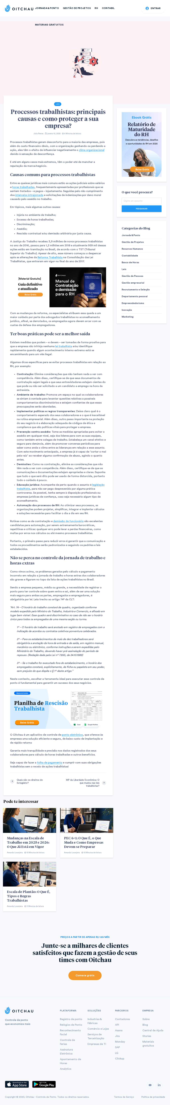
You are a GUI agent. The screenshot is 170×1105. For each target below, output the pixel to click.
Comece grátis (85, 975)
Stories (146, 1036)
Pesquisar (141, 209)
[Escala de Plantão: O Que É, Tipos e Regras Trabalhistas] (29, 874)
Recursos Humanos (132, 249)
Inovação (127, 310)
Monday (120, 1041)
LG (116, 1053)
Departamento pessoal (135, 296)
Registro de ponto (71, 1019)
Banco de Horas (130, 262)
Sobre (146, 1019)
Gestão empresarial (133, 283)
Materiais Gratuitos (49, 25)
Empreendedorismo (133, 303)
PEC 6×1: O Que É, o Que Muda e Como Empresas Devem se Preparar (83, 842)
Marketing (127, 317)
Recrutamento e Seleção (136, 290)
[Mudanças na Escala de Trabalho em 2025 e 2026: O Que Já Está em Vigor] (29, 820)
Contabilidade (130, 256)
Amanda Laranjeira (15, 853)
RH (96, 8)
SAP (117, 1047)
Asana (119, 1030)
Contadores (122, 1019)
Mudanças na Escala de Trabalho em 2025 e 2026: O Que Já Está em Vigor (28, 842)
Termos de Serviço (124, 1097)
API (117, 1025)
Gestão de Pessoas (132, 276)
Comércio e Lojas (98, 1028)
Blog (145, 1025)
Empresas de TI (96, 1044)
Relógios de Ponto (71, 1025)
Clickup (119, 1058)
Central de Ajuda (152, 1030)
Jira (117, 1036)
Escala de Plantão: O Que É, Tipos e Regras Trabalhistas (28, 895)
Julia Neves (38, 134)
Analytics (65, 1069)
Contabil (108, 8)
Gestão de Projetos (77, 8)
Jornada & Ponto (47, 8)
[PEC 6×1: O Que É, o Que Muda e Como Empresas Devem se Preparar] (86, 820)
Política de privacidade (153, 1097)
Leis (57, 104)
